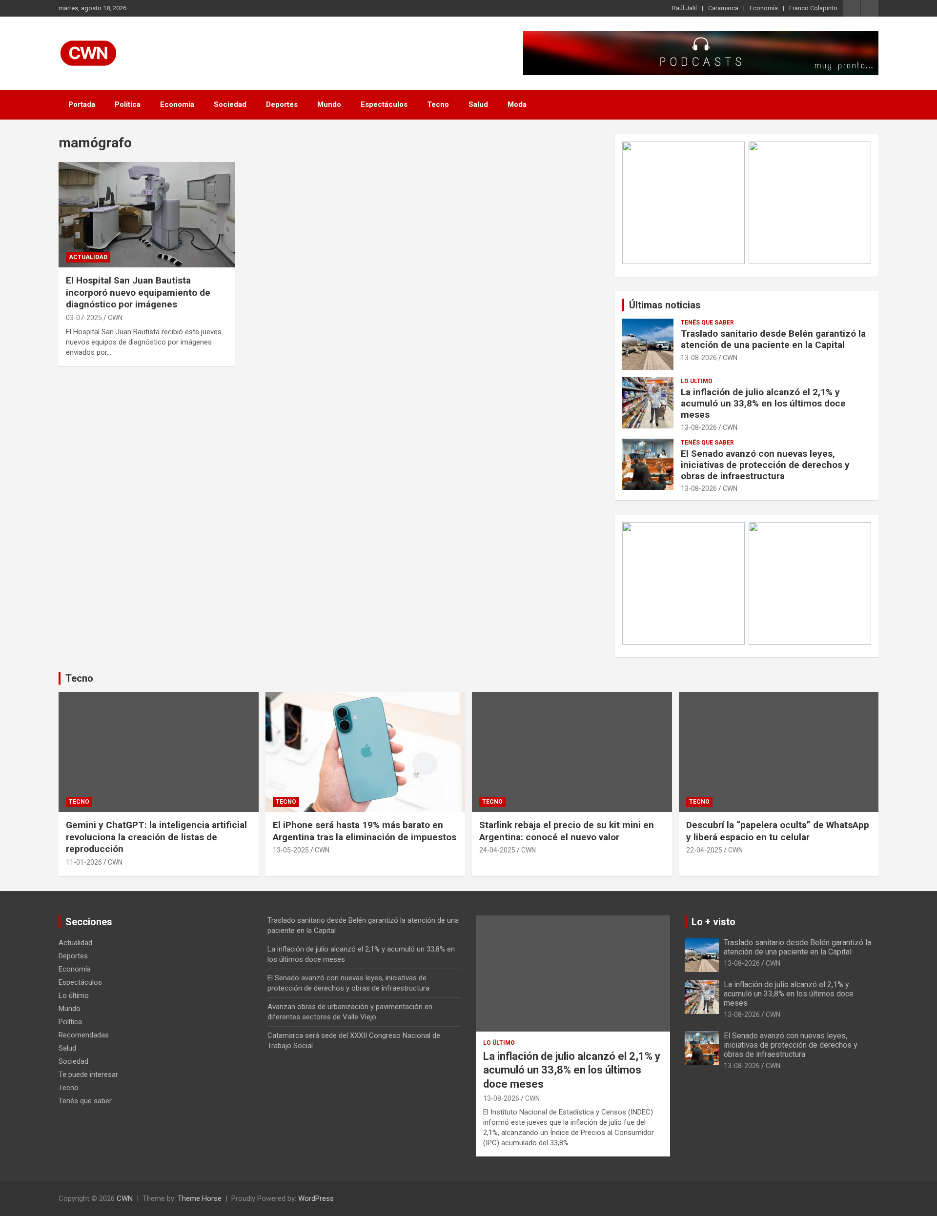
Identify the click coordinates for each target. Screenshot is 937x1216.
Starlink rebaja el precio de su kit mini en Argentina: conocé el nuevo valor (566, 831)
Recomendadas (84, 1035)
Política (128, 104)
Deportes (282, 104)
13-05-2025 (291, 850)
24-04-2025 (497, 850)
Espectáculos (384, 104)
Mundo (329, 104)
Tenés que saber (707, 322)
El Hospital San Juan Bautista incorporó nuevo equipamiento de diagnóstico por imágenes (138, 292)
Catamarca (723, 8)
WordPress (316, 1198)
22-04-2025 (704, 850)
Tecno (438, 104)
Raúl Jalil (684, 8)
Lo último (697, 381)
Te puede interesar (88, 1074)
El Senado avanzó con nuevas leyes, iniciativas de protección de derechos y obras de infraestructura (765, 465)
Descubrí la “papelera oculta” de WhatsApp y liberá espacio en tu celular (777, 831)
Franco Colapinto (813, 8)
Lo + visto (713, 922)
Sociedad (230, 104)
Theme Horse (200, 1198)
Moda (517, 104)
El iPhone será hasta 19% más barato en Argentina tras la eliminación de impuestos (364, 831)
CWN (115, 318)
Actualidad (88, 257)
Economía (764, 8)
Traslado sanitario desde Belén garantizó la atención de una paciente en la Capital (773, 339)
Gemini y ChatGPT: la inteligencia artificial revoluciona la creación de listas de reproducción (156, 836)
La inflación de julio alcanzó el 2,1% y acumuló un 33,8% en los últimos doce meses (763, 403)
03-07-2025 (84, 318)
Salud (478, 104)
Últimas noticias (665, 305)
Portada (81, 104)
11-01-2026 (84, 862)
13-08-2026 (699, 358)
